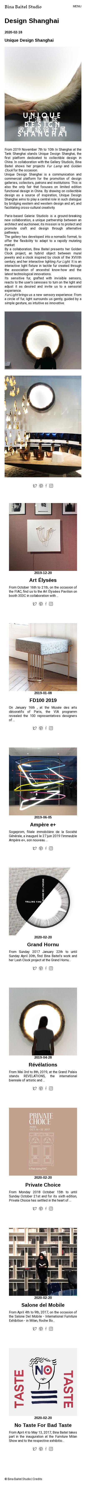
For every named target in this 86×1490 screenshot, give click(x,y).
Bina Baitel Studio (23, 7)
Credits (37, 1479)
